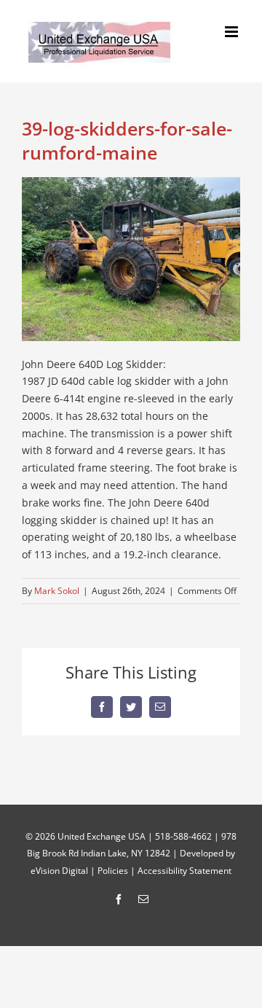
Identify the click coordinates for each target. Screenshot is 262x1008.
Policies (113, 870)
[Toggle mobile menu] (232, 31)
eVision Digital (59, 870)
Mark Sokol (56, 591)
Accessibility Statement (184, 870)
